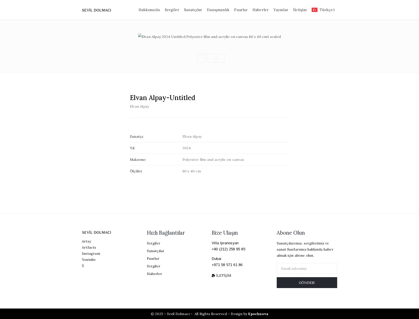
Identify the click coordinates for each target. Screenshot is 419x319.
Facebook (210, 23)
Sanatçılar (193, 9)
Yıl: (132, 148)
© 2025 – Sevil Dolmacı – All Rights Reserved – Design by (209, 314)
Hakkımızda (149, 9)
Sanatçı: (137, 136)
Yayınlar (280, 9)
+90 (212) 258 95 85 (228, 249)
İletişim (300, 9)
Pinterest (211, 32)
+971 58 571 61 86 (227, 265)
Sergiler (172, 9)
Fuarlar (240, 9)
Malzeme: (138, 159)
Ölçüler (136, 171)
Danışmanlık (218, 9)
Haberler (260, 9)
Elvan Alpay (139, 106)
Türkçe (326, 9)
